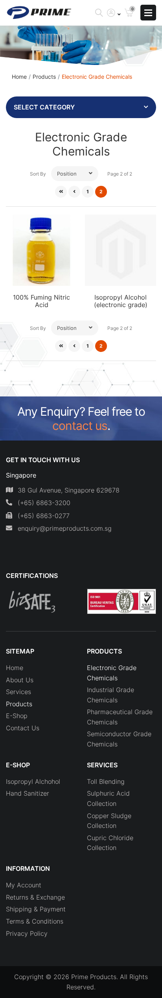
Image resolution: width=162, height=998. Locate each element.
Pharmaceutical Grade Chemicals (120, 717)
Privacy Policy (27, 933)
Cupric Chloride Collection (110, 843)
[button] (74, 173)
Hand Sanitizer (27, 793)
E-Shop (17, 716)
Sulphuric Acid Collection (108, 798)
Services (18, 692)
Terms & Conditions (34, 921)
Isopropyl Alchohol (33, 781)
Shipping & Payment (36, 909)
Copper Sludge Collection (109, 821)
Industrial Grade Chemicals (110, 695)
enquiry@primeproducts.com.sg (65, 528)
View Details (41, 262)
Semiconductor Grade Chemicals (119, 739)
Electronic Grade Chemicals (111, 673)
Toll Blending (106, 781)
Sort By (38, 174)
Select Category (44, 107)
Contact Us (22, 728)
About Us (19, 680)
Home (19, 76)
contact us (79, 425)
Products (44, 76)
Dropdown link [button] (114, 13)
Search (99, 13)
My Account (23, 885)
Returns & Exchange (35, 897)
